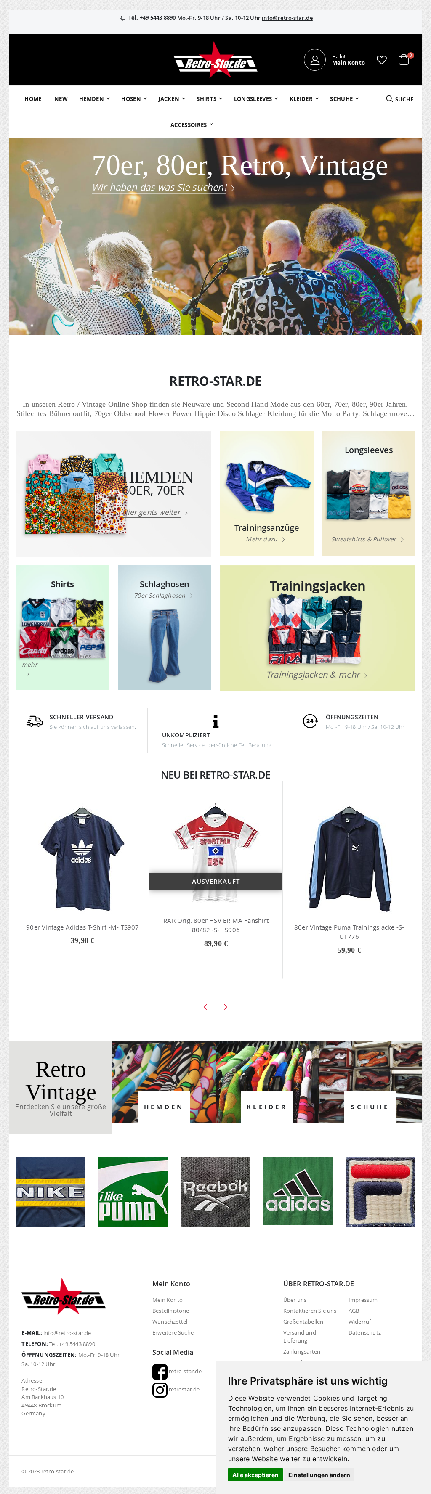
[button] (382, 59)
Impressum (363, 1299)
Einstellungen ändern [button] (319, 1474)
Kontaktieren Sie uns (310, 1310)
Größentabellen (303, 1321)
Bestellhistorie (170, 1310)
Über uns (295, 1299)
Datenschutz (365, 1332)
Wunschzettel (169, 1321)
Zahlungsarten (302, 1351)
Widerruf (360, 1321)
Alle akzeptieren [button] (255, 1474)
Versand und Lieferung (299, 1336)
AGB (354, 1310)
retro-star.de (185, 1371)
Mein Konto (167, 1299)
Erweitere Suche (173, 1332)
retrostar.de (184, 1389)
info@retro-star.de (287, 17)
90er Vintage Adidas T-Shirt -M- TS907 (82, 927)
